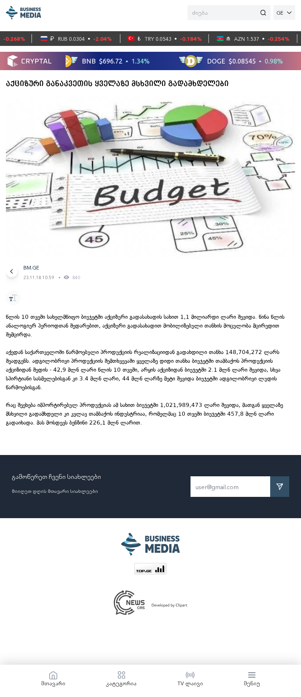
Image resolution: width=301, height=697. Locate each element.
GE (279, 12)
